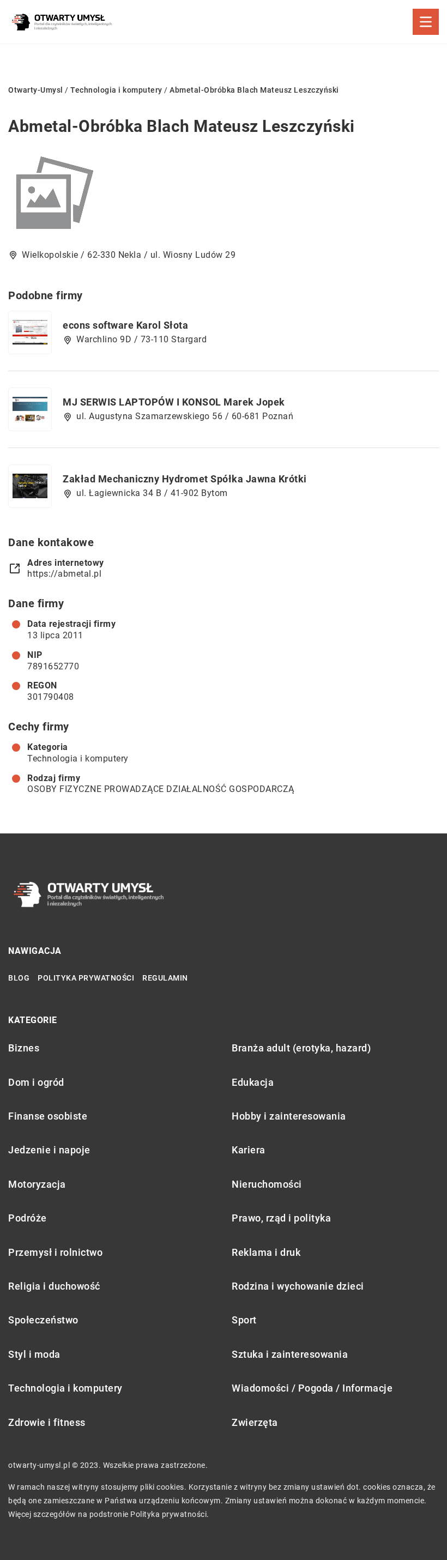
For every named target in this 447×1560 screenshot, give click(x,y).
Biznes (23, 1048)
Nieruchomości (267, 1184)
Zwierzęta (255, 1422)
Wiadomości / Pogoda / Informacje (312, 1388)
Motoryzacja (37, 1184)
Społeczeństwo (43, 1320)
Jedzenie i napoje (49, 1150)
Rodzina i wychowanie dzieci (298, 1286)
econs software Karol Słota (125, 325)
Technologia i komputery (78, 758)
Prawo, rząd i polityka (281, 1218)
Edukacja (253, 1082)
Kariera (248, 1150)
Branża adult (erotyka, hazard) (301, 1048)
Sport (244, 1320)
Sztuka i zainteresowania (290, 1354)
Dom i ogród (36, 1082)
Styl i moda (34, 1354)
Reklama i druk (266, 1252)
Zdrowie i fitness (47, 1422)
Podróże (27, 1218)
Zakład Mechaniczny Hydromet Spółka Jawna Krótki (185, 479)
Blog (18, 978)
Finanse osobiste (47, 1116)
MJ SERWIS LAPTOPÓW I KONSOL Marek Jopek (174, 402)
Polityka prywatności (86, 978)
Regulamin (165, 978)
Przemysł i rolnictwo (55, 1252)
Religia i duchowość (54, 1286)
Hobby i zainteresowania (289, 1116)
